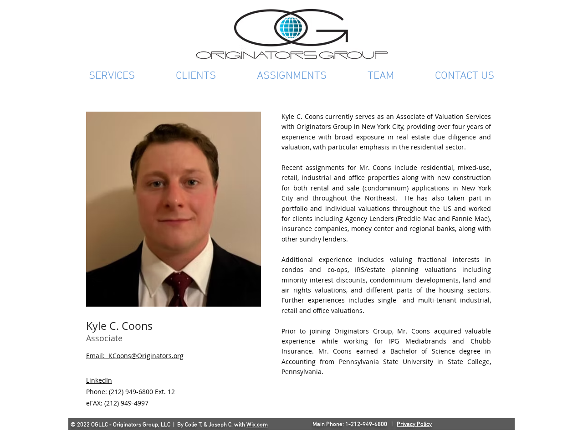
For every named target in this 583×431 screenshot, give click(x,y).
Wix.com (257, 425)
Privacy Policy (414, 424)
